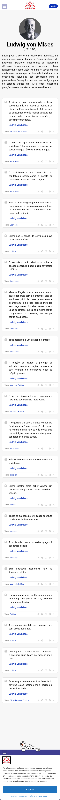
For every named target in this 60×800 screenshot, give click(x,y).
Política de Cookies (19, 796)
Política (13, 251)
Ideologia (13, 131)
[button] (4, 6)
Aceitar (30, 789)
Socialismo (22, 131)
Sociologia (14, 558)
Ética (12, 700)
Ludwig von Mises (18, 125)
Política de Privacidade (38, 796)
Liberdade (13, 225)
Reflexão (13, 505)
